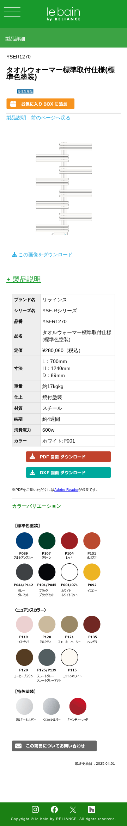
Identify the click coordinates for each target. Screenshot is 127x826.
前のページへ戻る (51, 117)
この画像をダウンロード (45, 254)
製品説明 (16, 117)
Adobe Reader (66, 490)
